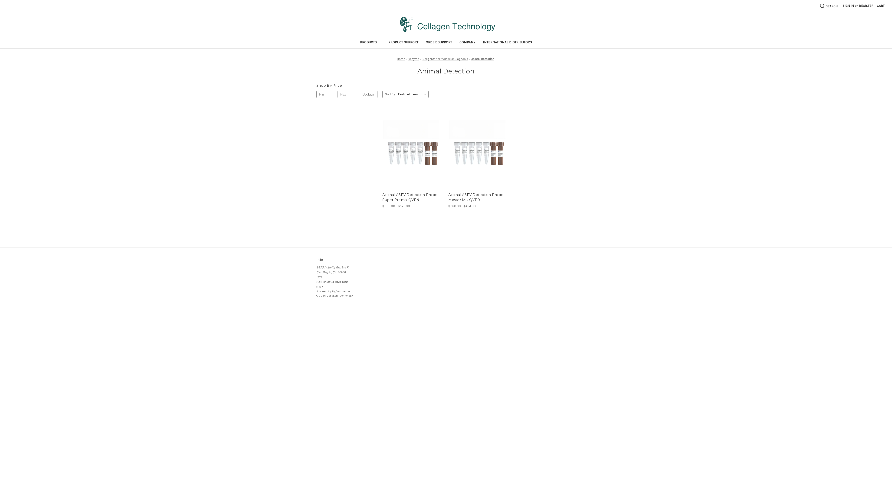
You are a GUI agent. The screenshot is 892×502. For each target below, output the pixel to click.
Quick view (409, 145)
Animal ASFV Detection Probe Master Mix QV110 (475, 197)
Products (368, 42)
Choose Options (413, 153)
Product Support (403, 42)
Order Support (439, 42)
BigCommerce (341, 291)
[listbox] (412, 94)
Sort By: (390, 94)
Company (467, 42)
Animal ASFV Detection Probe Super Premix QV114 (409, 197)
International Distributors (507, 42)
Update (368, 94)
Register (866, 6)
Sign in (848, 6)
